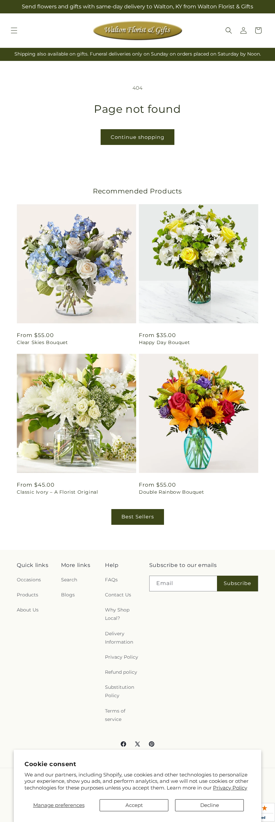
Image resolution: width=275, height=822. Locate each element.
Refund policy (121, 672)
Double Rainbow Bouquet (171, 492)
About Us (28, 610)
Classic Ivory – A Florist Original (57, 492)
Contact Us (118, 595)
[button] (14, 30)
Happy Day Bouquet (164, 342)
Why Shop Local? (117, 614)
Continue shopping (137, 137)
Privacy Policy (230, 788)
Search (69, 580)
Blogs (68, 595)
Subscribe (237, 583)
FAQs (111, 580)
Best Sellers (137, 516)
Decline (209, 805)
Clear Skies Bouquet (42, 342)
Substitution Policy (119, 691)
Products (27, 595)
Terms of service (115, 715)
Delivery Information (119, 638)
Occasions (29, 580)
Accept (134, 805)
